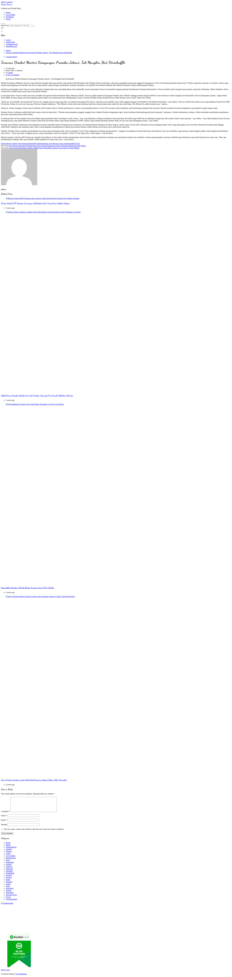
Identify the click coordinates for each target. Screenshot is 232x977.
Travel (8, 19)
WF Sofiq (18, 914)
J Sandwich (15, 920)
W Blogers (127, 910)
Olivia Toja (175, 910)
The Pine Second (163, 914)
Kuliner (9, 864)
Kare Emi (13, 916)
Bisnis (8, 845)
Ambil (155, 925)
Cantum (34, 927)
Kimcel (51, 907)
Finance (9, 851)
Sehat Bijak (106, 925)
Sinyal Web (196, 923)
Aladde (47, 912)
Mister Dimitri (27, 914)
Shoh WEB (181, 912)
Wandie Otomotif (87, 923)
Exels (100, 914)
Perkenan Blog (54, 929)
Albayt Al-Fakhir (35, 910)
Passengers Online (8, 910)
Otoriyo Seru (52, 918)
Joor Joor (107, 916)
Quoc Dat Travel (21, 910)
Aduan (45, 927)
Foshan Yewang (6, 4)
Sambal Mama (74, 912)
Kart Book (107, 914)
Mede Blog (41, 916)
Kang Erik (143, 920)
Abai (143, 925)
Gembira (191, 927)
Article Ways (137, 916)
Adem (57, 927)
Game (8, 854)
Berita (8, 843)
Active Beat (128, 918)
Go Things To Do (53, 920)
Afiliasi (121, 925)
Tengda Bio (197, 914)
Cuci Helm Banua (42, 923)
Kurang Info (163, 923)
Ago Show (48, 914)
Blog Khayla (110, 923)
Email (4, 820)
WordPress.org (11, 46)
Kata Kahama (101, 910)
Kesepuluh (226, 927)
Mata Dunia (119, 920)
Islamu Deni (147, 910)
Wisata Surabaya (99, 920)
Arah (186, 925)
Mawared (182, 916)
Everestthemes (21, 974)
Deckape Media (151, 918)
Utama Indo (84, 912)
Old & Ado (71, 918)
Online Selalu (35, 925)
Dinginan (152, 927)
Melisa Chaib (186, 910)
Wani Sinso (40, 912)
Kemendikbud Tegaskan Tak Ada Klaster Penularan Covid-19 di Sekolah (27, 588)
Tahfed (158, 920)
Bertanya (115, 925)
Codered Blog (51, 916)
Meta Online (201, 910)
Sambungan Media (8, 929)
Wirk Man (165, 920)
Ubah (109, 927)
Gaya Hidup (10, 15)
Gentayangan (138, 927)
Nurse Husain (165, 912)
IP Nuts (44, 918)
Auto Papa (46, 910)
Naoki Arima (6, 920)
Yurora (193, 910)
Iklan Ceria (118, 910)
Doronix (68, 907)
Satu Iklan (16, 925)
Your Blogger (6, 925)
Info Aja (98, 925)
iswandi (217, 920)
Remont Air (224, 918)
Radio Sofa (209, 920)
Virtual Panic (155, 912)
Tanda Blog (75, 929)
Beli (210, 925)
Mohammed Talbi (96, 916)
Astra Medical (24, 918)
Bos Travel (110, 920)
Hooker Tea (207, 914)
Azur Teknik (21, 907)
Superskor (10, 888)
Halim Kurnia (70, 925)
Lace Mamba (87, 907)
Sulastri (174, 912)
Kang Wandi (75, 923)
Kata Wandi (53, 923)
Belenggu (4, 927)
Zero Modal (168, 907)
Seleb (8, 880)
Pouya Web (32, 916)
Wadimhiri (218, 907)
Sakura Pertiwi (58, 925)
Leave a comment (12, 75)
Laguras (95, 914)
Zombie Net (191, 912)
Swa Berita (167, 910)
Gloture (114, 914)
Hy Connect (106, 912)
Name (4, 816)
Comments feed (12, 44)
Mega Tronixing (177, 914)
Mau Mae (151, 920)
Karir (8, 860)
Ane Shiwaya (22, 916)
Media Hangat (120, 929)
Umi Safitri (80, 925)
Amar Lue (5, 916)
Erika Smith (152, 914)
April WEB (30, 912)
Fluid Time (62, 916)
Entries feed (10, 42)
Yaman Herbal (118, 918)
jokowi (3, 144)
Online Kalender (157, 916)
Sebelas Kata (25, 925)
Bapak (145, 927)
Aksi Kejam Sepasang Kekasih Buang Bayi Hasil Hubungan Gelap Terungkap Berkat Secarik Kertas (47, 146)
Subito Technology (112, 907)
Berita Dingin (43, 929)
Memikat (183, 927)
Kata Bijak (211, 910)
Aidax (98, 912)
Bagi (190, 925)
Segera (205, 927)
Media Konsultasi (99, 929)
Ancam (169, 925)
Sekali (210, 927)
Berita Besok (217, 923)
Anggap (76, 927)
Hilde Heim (209, 907)
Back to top (5, 970)
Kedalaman (175, 927)
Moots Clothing (143, 912)
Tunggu (115, 927)
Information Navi (77, 920)
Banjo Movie (184, 918)
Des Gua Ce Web (38, 920)
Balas (200, 925)
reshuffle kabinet (36, 144)
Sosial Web (226, 923)
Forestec (209, 918)
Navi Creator (199, 920)
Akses (70, 927)
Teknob (127, 920)
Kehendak (217, 927)
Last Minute (198, 916)
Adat (139, 925)
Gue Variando (81, 918)
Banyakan (160, 927)
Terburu (23, 927)
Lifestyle (9, 867)
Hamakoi (121, 912)
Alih (151, 925)
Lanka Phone (59, 907)
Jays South (17, 912)
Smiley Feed (132, 914)
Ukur (120, 927)
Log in (8, 40)
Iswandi (32, 923)
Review (9, 877)
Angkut (176, 925)
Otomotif (9, 871)
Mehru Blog (157, 910)
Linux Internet (26, 920)
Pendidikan (10, 873)
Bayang (205, 925)
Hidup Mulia (58, 914)
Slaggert (54, 912)
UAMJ (100, 918)
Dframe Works (198, 907)
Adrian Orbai (142, 914)
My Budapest (163, 918)
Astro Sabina (66, 910)
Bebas (227, 925)
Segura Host (188, 914)
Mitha (217, 910)
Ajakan (51, 927)
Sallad (11, 914)
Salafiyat (110, 910)
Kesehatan (10, 17)
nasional (26, 144)
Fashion (9, 849)
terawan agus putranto (61, 144)
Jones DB (88, 920)
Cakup (40, 927)
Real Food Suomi (171, 916)
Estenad (114, 912)
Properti (9, 875)
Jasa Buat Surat (131, 912)
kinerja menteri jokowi (14, 144)
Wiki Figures (125, 907)
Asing (181, 925)
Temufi (215, 914)
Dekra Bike (146, 916)
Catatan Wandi (64, 923)
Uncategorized (11, 57)
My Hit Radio (63, 912)
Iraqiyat (69, 916)
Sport (8, 886)
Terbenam (221, 925)
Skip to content (6, 2)
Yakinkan (198, 927)
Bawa (214, 925)
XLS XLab (108, 918)
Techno (8, 890)
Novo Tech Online (203, 912)
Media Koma (206, 923)
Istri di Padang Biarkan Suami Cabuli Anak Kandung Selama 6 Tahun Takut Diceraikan (34, 780)
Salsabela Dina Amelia (149, 923)
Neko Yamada (136, 907)
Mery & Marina (224, 912)
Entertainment (11, 847)
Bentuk (16, 927)
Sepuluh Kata (32, 929)
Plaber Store (159, 907)
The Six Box (14, 918)
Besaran (168, 927)
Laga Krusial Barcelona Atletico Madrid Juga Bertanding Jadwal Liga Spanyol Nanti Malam (44, 148)
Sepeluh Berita (86, 929)
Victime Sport (35, 918)
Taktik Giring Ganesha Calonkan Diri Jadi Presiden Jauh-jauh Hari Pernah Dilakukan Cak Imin (37, 395)
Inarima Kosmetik (210, 916)
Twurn (83, 910)
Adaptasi (133, 925)
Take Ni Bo (178, 907)
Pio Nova (76, 916)
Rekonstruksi (39, 914)
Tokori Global (139, 918)
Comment (5, 811)
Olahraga (9, 869)
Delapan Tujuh (32, 907)
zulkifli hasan (75, 144)
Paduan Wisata (47, 925)
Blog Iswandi (99, 923)
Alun (147, 925)
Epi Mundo (91, 910)
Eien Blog (5, 914)
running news (47, 144)
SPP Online (122, 914)
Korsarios (190, 916)
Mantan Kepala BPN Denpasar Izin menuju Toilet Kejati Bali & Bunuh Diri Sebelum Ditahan (35, 203)
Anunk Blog (11, 907)
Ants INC (226, 907)
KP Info (93, 912)
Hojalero (214, 912)
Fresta (23, 912)
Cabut (28, 927)
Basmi (194, 925)
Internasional (11, 858)
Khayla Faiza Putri (21, 923)
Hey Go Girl (77, 907)
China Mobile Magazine (72, 914)
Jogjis (10, 912)
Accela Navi (188, 907)
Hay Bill (216, 918)
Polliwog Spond (99, 907)
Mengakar (64, 927)
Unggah (104, 927)
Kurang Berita (173, 923)
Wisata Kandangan (122, 923)
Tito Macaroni (65, 920)
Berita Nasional (186, 923)
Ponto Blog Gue (117, 916)
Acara (127, 925)
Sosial (8, 884)
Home (8, 12)
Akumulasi (162, 925)
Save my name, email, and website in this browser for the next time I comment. (34, 829)
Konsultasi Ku (21, 929)
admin (10, 73)
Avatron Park (56, 910)
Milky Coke (62, 918)
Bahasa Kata (131, 929)
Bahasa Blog (66, 929)
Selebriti (9, 882)
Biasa (11, 927)
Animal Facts (92, 918)
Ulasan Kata (127, 927)
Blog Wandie (135, 923)
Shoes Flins (84, 916)
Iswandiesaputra (7, 923)
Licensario (222, 916)
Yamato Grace (137, 910)
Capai (98, 927)
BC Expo (127, 916)
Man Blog (173, 920)
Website (4, 824)
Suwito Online (188, 920)
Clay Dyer (202, 918)
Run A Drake (173, 918)
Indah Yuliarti (90, 925)
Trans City (135, 920)
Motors (3, 907)
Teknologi (10, 893)
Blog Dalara (76, 910)
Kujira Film (222, 914)
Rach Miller (86, 914)
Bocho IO (193, 918)
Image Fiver (43, 907)
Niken (180, 920)
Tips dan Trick (11, 895)
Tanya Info (110, 929)
